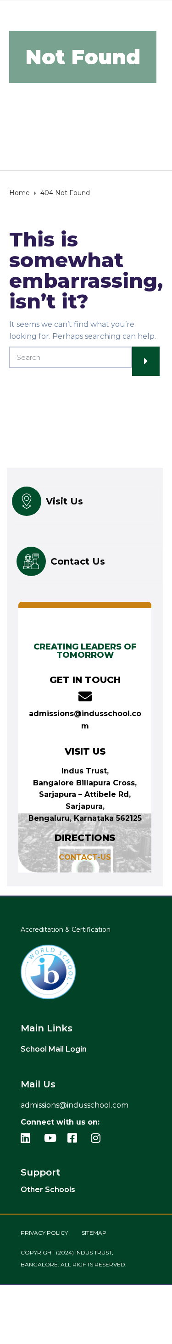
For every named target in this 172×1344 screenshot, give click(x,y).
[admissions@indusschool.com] (85, 696)
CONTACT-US (85, 857)
